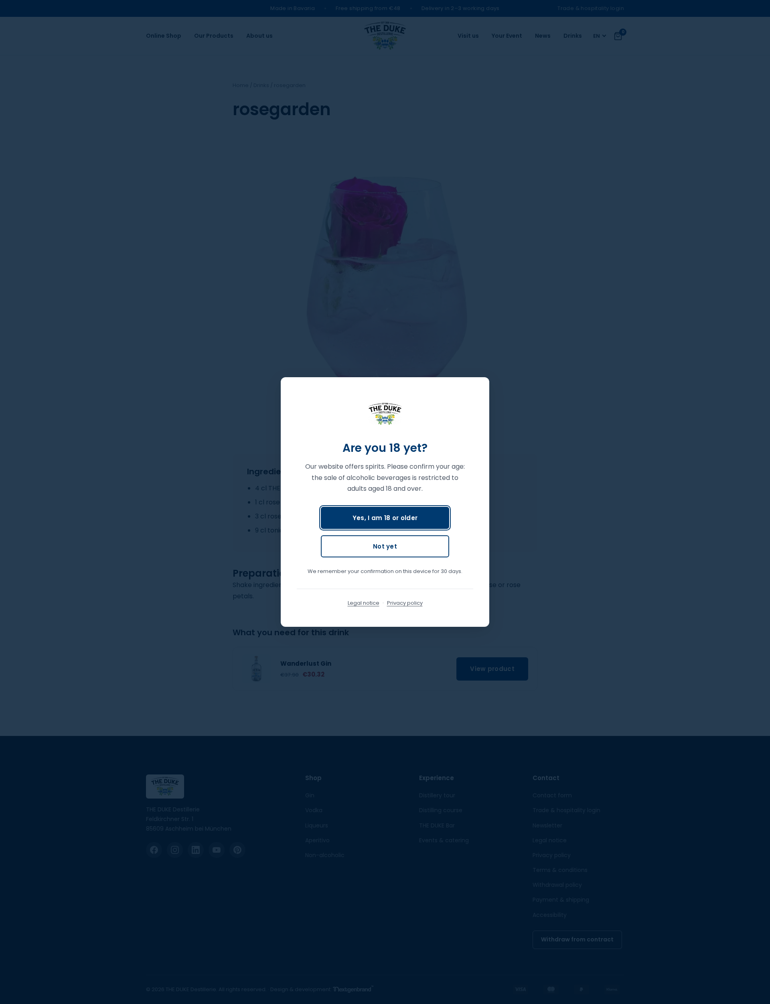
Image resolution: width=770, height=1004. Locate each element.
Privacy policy (405, 603)
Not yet (385, 546)
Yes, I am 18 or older (385, 518)
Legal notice (363, 603)
